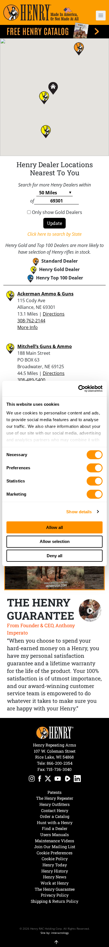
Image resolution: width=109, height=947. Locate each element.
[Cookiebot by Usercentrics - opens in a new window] (78, 388)
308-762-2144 (31, 321)
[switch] (95, 467)
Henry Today (54, 864)
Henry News (54, 877)
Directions (54, 314)
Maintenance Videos (54, 840)
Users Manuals (54, 834)
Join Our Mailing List (54, 846)
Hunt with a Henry (54, 822)
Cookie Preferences (54, 852)
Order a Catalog (54, 816)
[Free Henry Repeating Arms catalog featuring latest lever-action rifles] (54, 30)
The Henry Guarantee (55, 889)
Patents (54, 792)
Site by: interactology (55, 933)
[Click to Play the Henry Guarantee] (90, 610)
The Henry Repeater (54, 798)
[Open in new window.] (31, 779)
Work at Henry (54, 883)
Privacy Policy (54, 895)
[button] (98, 15)
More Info (27, 327)
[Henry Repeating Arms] (41, 12)
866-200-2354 (59, 763)
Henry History (54, 871)
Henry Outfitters (54, 804)
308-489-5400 (31, 380)
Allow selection (55, 541)
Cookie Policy (55, 858)
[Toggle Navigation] (101, 15)
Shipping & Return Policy (54, 901)
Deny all (54, 555)
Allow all (54, 527)
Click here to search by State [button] (54, 234)
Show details (79, 511)
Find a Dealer (54, 828)
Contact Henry (54, 810)
